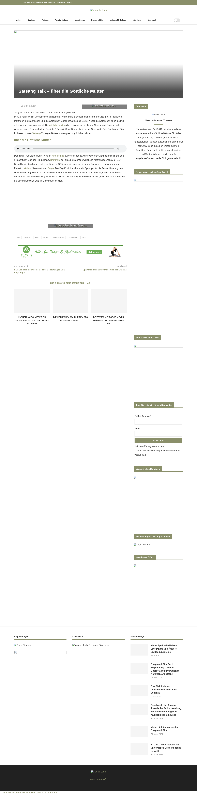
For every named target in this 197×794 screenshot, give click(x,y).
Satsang (36, 133)
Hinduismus (58, 156)
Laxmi (45, 237)
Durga (50, 168)
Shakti (85, 237)
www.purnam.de (98, 779)
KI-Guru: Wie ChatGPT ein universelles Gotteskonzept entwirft (32, 320)
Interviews (137, 20)
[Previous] (16, 2)
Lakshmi (26, 168)
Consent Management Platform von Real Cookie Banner (29, 792)
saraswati (73, 237)
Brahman (55, 160)
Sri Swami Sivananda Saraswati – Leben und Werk (47, 2)
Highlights (31, 20)
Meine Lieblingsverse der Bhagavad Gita (164, 729)
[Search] (168, 20)
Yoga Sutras (80, 20)
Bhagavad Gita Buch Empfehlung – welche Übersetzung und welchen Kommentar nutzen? (165, 669)
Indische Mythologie (118, 20)
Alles (18, 20)
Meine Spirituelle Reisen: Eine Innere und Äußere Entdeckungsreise (164, 648)
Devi (18, 237)
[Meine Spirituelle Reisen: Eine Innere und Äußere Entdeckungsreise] (139, 650)
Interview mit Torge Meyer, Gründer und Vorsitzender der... (108, 320)
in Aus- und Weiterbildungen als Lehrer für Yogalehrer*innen (158, 154)
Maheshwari (58, 237)
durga (27, 237)
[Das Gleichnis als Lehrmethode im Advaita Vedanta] (139, 690)
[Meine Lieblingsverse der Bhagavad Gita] (139, 731)
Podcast (45, 20)
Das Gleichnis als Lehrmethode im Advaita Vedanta (164, 689)
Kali (37, 237)
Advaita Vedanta (61, 20)
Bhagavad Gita (97, 20)
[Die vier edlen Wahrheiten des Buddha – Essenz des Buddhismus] (70, 301)
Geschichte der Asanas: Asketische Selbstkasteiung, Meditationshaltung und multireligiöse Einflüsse (166, 710)
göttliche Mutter (57, 125)
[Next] (20, 2)
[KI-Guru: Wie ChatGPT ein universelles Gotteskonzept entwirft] (32, 301)
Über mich (152, 20)
